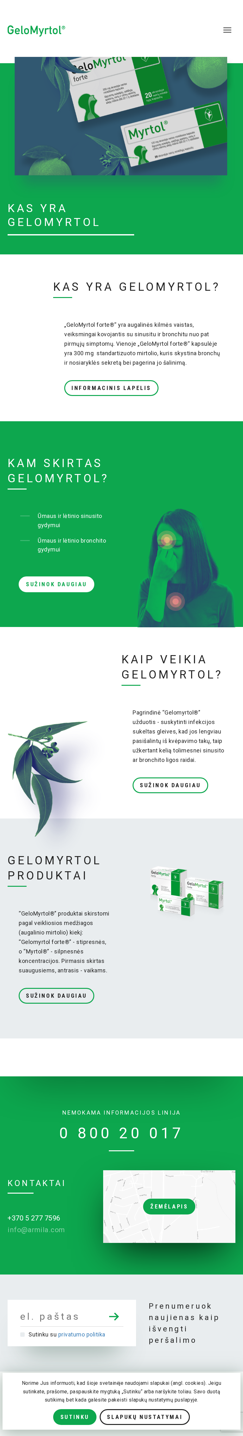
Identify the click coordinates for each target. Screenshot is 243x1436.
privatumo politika (81, 1334)
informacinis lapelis (111, 388)
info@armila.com (36, 1230)
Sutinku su (66, 1334)
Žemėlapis (169, 1206)
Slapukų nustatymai (145, 1417)
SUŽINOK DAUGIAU (56, 584)
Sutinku (74, 1417)
